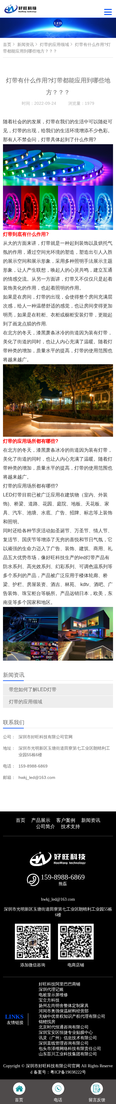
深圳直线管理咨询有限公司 (64, 1043)
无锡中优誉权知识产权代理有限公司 (72, 1016)
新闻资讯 (25, 44)
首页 (7, 44)
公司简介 (45, 826)
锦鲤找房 (47, 1022)
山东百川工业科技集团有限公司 (68, 1054)
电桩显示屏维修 (53, 995)
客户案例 (65, 820)
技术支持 (70, 826)
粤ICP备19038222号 (68, 1072)
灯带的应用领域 (25, 701)
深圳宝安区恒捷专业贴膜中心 (66, 1032)
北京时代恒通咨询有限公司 (64, 1027)
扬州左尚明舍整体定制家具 (64, 1005)
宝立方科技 (49, 1000)
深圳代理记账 (51, 989)
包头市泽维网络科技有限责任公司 (70, 1048)
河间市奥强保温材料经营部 (64, 1011)
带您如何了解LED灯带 (33, 689)
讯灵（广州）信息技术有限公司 (68, 1038)
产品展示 (40, 820)
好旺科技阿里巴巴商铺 (59, 984)
